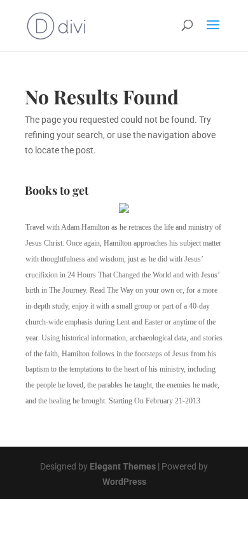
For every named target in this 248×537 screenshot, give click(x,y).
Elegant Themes (123, 466)
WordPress (124, 482)
